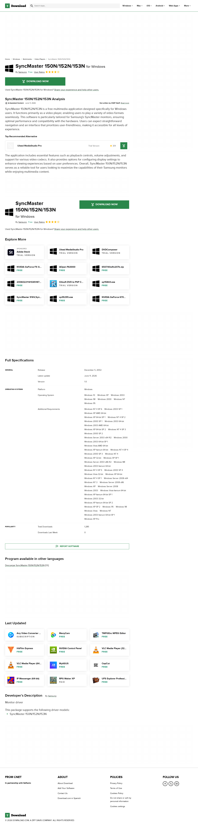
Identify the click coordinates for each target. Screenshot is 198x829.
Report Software (69, 546)
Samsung (52, 696)
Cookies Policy (116, 793)
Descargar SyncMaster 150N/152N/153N (24, 565)
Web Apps (173, 6)
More (186, 6)
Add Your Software (66, 788)
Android (159, 6)
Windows (126, 6)
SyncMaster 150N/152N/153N (60, 66)
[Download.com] (15, 5)
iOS (148, 6)
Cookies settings (117, 806)
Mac (139, 6)
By (21, 72)
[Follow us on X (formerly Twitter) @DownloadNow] (171, 783)
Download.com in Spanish (69, 798)
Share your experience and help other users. (76, 89)
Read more (125, 103)
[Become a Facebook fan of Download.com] (165, 783)
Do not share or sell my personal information (120, 800)
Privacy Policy (116, 783)
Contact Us (63, 793)
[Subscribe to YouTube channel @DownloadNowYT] (176, 783)
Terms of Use (116, 788)
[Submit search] (31, 5)
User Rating (39, 72)
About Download (65, 783)
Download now (38, 81)
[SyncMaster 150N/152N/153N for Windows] (9, 68)
